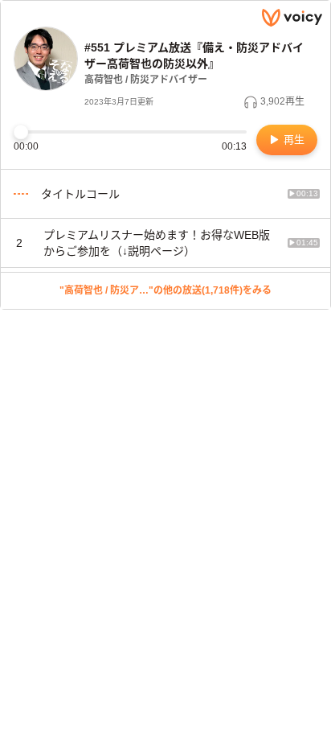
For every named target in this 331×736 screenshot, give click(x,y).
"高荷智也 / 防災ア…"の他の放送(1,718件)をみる (165, 290)
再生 (292, 140)
